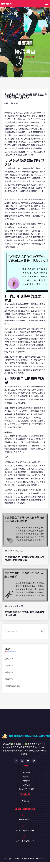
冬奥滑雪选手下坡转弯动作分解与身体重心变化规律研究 (24, 558)
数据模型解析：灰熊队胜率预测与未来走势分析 (24, 614)
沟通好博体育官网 (12, 686)
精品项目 (9, 665)
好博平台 (42, 858)
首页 (18, 57)
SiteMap (26, 801)
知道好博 (9, 659)
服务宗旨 (9, 679)
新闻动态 (9, 672)
